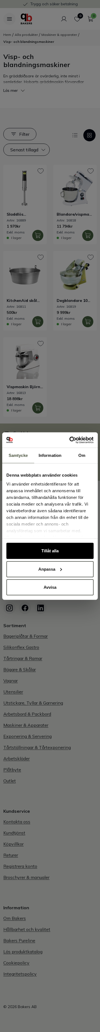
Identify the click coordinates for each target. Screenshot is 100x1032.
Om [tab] (81, 455)
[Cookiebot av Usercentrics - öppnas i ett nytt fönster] (71, 440)
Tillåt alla (50, 550)
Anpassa (46, 569)
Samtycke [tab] (18, 455)
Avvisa (50, 587)
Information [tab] (50, 455)
